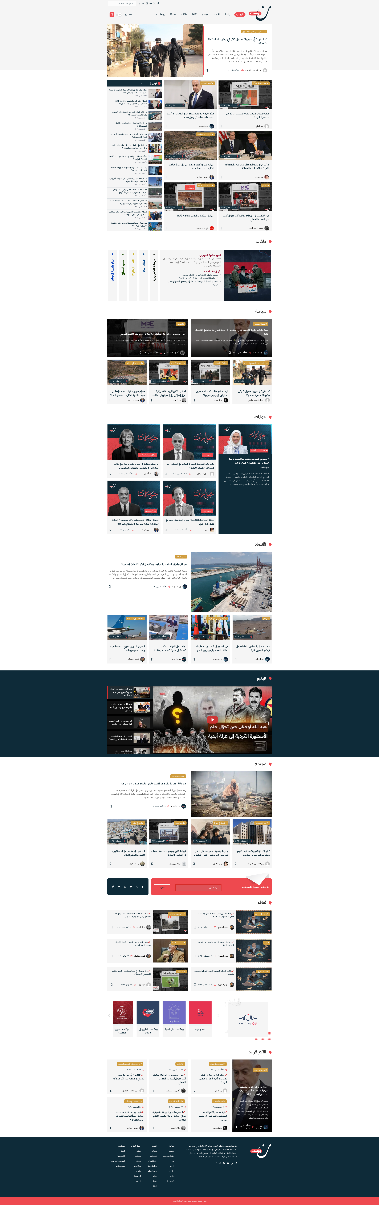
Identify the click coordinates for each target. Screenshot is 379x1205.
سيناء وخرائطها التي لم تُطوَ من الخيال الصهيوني (200, 275)
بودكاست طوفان (125, 1029)
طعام (155, 1176)
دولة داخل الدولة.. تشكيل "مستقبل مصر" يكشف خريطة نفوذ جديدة (169, 648)
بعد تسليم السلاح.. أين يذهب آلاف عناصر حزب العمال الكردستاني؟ (128, 135)
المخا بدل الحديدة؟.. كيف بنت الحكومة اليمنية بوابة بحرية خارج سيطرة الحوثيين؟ (128, 202)
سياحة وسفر (152, 1166)
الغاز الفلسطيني (150, 510)
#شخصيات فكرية (261, 914)
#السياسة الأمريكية (178, 363)
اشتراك (162, 887)
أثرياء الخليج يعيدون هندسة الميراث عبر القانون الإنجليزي (168, 853)
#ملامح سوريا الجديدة (135, 618)
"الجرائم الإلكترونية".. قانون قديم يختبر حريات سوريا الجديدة (253, 853)
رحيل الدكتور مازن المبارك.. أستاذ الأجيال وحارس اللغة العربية (133, 944)
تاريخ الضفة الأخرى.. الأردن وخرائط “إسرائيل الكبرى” (198, 278)
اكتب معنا (121, 1156)
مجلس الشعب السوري (259, 450)
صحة (155, 1181)
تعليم (172, 1176)
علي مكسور (264, 467)
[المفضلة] (112, 14)
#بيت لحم (181, 971)
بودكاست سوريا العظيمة (151, 1031)
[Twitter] (154, 3)
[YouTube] (151, 3)
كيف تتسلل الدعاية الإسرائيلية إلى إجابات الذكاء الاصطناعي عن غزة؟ (128, 169)
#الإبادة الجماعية (207, 83)
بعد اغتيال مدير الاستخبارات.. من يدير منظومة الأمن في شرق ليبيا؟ (129, 224)
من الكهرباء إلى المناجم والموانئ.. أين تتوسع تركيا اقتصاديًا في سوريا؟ (129, 113)
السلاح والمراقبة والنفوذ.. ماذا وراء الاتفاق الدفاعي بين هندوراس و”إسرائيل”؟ (130, 102)
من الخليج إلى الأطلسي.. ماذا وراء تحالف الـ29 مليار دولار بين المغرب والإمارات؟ (129, 146)
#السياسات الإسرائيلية (205, 134)
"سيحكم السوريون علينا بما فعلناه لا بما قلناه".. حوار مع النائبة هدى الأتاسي (249, 461)
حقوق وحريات (168, 1156)
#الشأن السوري (221, 363)
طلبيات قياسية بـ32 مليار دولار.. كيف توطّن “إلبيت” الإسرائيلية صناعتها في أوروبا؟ (130, 191)
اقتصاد (216, 14)
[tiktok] (113, 886)
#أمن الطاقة (181, 556)
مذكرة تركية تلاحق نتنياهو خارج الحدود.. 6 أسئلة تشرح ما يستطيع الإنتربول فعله (190, 115)
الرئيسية (240, 14)
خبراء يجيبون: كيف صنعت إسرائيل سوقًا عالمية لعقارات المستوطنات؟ (191, 166)
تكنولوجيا (170, 1181)
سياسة (228, 14)
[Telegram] (143, 3)
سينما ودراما (152, 1171)
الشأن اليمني (207, 454)
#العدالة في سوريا (262, 823)
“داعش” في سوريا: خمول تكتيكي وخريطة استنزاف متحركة (236, 41)
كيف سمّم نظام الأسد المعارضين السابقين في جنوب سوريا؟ (212, 393)
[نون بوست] (260, 14)
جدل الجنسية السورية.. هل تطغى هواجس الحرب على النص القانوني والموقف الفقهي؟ (211, 853)
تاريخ (172, 1166)
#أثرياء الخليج (180, 823)
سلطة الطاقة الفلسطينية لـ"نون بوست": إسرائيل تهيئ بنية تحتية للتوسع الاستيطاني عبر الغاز (135, 522)
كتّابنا (123, 1151)
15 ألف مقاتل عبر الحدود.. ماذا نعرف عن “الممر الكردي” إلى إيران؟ (128, 157)
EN (130, 15)
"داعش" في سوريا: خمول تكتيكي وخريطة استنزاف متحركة (254, 393)
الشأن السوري (207, 510)
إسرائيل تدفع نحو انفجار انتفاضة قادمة (195, 216)
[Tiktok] (140, 3)
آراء (173, 1161)
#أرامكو (266, 618)
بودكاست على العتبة (203, 1029)
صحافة (154, 1151)
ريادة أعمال (152, 1161)
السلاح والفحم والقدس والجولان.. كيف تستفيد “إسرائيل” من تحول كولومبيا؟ (128, 213)
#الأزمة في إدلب (138, 823)
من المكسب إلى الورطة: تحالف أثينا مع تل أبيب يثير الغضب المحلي (246, 217)
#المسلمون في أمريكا (260, 83)
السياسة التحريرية (118, 1161)
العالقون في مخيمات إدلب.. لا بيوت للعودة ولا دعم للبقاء (128, 853)
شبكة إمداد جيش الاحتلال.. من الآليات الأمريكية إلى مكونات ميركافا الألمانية (128, 180)
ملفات (184, 14)
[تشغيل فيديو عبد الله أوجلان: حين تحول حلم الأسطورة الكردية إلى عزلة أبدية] (212, 720)
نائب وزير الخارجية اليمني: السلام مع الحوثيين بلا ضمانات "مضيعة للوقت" (190, 466)
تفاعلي (138, 1171)
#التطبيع (265, 185)
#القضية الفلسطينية (205, 185)
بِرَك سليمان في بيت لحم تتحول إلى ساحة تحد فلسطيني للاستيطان (131, 973)
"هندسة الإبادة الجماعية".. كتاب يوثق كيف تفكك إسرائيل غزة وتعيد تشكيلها (132, 915)
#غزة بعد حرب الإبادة (177, 914)
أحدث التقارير (136, 1146)
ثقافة (194, 14)
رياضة (172, 1171)
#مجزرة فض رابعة (178, 776)
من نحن (121, 1146)
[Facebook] (158, 3)
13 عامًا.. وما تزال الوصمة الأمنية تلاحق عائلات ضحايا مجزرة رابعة (153, 783)
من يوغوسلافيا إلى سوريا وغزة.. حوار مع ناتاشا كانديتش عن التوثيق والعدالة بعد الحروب (136, 466)
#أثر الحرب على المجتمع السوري (254, 31)
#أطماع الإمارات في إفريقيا (217, 618)
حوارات (138, 1161)
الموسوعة (137, 1176)
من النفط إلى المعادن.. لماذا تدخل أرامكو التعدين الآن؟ (131, 124)
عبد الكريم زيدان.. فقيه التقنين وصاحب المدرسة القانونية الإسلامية (216, 915)
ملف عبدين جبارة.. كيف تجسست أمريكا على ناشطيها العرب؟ (247, 115)
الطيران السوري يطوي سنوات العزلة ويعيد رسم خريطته (127, 648)
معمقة (173, 14)
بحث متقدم (120, 1166)
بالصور (138, 1181)
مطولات (138, 1156)
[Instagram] (147, 3)
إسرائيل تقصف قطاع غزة (147, 454)
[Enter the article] (252, 372)
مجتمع (205, 14)
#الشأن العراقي (263, 971)
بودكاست (160, 14)
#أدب (267, 942)
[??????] (109, 1015)
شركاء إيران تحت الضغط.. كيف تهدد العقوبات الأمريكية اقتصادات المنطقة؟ (247, 166)
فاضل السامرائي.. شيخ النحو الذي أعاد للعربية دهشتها (214, 973)
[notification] (126, 14)
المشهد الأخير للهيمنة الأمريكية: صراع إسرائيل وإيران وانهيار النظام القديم (170, 393)
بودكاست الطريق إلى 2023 (177, 1031)
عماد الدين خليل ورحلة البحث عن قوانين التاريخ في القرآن (216, 944)
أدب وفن (153, 1156)
